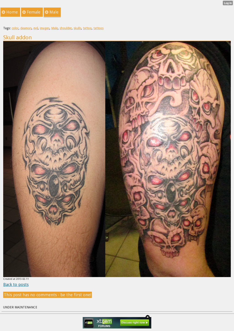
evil (35, 28)
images (44, 28)
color (15, 28)
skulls (77, 28)
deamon (26, 28)
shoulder (66, 28)
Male (54, 28)
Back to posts (16, 284)
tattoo (87, 28)
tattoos (98, 28)
